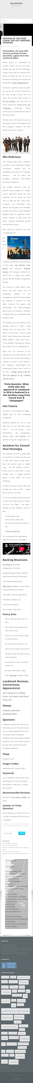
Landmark (24, 389)
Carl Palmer (5, 987)
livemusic (11, 826)
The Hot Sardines (9, 101)
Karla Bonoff (23, 696)
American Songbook (23, 977)
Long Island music (9, 1027)
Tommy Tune (7, 700)
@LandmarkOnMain (10, 714)
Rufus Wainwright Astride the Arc (9, 843)
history (13, 1000)
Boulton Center (13, 981)
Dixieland (18, 824)
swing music (21, 826)
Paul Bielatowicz (13, 1033)
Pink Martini (22, 1033)
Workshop (12, 675)
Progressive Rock (14, 1037)
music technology (23, 1025)
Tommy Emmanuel (20, 1051)
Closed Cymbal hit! (12, 531)
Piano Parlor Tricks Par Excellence (9, 845)
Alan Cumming (8, 693)
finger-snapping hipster (20, 83)
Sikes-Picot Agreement (23, 1043)
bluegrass (4, 981)
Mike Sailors (7, 586)
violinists (20, 1056)
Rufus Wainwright (12, 1044)
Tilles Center (10, 1051)
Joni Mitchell (20, 1004)
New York (22, 1029)
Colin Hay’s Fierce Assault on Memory (10, 851)
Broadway (23, 982)
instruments (21, 1000)
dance (14, 991)
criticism (14, 824)
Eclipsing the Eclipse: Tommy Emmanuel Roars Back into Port (16, 853)
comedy (22, 987)
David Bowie (21, 990)
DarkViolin (17, 3)
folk (25, 996)
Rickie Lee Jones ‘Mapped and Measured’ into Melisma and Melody (16, 949)
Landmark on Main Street (11, 710)
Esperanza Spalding (17, 995)
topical (12, 1055)
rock (3, 1044)
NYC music (4, 1033)
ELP (28, 991)
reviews (15, 826)
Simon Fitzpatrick (22, 1047)
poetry (4, 1038)
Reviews (6, 824)
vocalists (26, 826)
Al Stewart (13, 977)
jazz (22, 824)
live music (19, 1017)
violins (4, 1062)
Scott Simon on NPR (19, 797)
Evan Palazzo (7, 565)
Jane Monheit (20, 265)
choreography (14, 987)
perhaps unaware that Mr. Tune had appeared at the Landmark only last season (16, 375)
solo (3, 1051)
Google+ (3, 1067)
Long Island (17, 1022)
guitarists (5, 1001)
